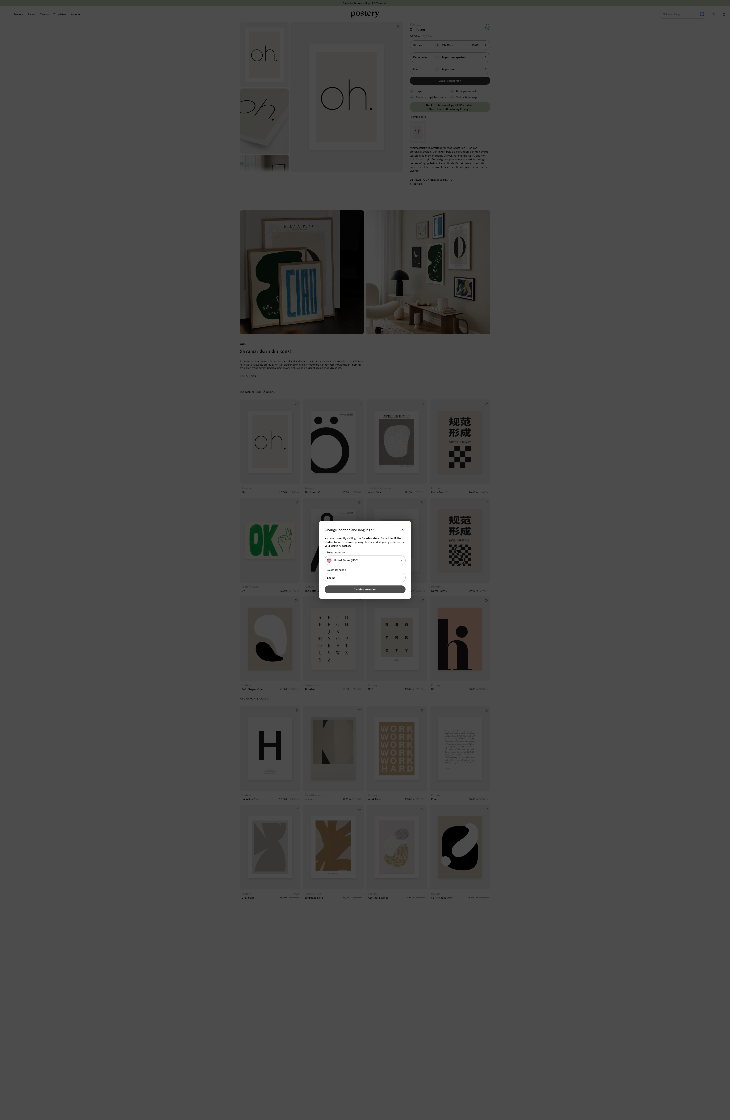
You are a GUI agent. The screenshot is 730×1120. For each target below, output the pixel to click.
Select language (336, 569)
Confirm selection (365, 589)
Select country (336, 552)
